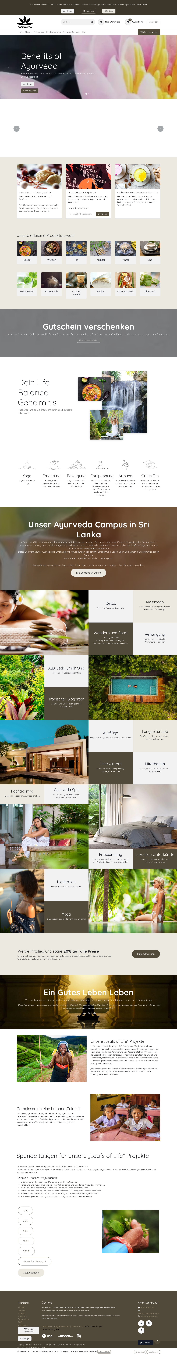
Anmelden (153, 22)
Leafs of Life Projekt (93, 1326)
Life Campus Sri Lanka (88, 572)
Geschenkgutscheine (88, 340)
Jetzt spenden (31, 1272)
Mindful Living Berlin (52, 1329)
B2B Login (24, 1338)
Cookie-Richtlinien (104, 1352)
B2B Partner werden (149, 32)
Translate (146, 1342)
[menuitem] (20, 32)
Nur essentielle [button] (140, 1352)
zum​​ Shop (67, 11)
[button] (18, 128)
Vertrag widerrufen (28, 1330)
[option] (88, 128)
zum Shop (27, 84)
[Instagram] (149, 1323)
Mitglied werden (146, 953)
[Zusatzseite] (141, 1323)
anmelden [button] (102, 214)
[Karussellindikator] (86, 94)
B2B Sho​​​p (108, 11)
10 (25, 1210)
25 (25, 1220)
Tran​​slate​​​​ (89, 11)
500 (26, 1251)
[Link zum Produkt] (27, 248)
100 (26, 1241)
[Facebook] (141, 1330)
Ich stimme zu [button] (153, 1352)
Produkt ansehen (35, 146)
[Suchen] (92, 22)
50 (25, 1230)
